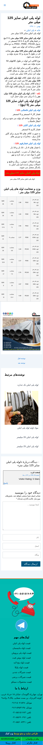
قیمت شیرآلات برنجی (21, 677)
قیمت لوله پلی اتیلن (21, 643)
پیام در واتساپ (32, 739)
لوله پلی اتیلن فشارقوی (29, 143)
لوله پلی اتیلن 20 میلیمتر (27, 437)
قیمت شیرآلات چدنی (21, 672)
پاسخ (5, 483)
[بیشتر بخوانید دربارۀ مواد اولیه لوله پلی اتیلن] (21, 408)
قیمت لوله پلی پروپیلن (21, 653)
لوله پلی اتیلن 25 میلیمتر (27, 446)
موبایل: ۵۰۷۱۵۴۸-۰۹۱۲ (21, 703)
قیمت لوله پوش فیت (21, 658)
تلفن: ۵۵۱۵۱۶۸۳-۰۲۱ (21, 712)
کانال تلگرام (32, 743)
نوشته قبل (21, 358)
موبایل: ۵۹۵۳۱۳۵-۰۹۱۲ (21, 707)
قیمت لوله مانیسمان (21, 648)
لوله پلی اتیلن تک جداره (28, 385)
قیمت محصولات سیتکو (21, 682)
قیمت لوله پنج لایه (22, 662)
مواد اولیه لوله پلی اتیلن (27, 428)
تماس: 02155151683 (10, 739)
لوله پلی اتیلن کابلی (31, 125)
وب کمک (9, 733)
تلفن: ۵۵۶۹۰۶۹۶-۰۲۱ (21, 717)
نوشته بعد (21, 363)
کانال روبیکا (11, 743)
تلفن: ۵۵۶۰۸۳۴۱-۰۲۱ (21, 722)
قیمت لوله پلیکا (21, 667)
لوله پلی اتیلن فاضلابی (30, 110)
